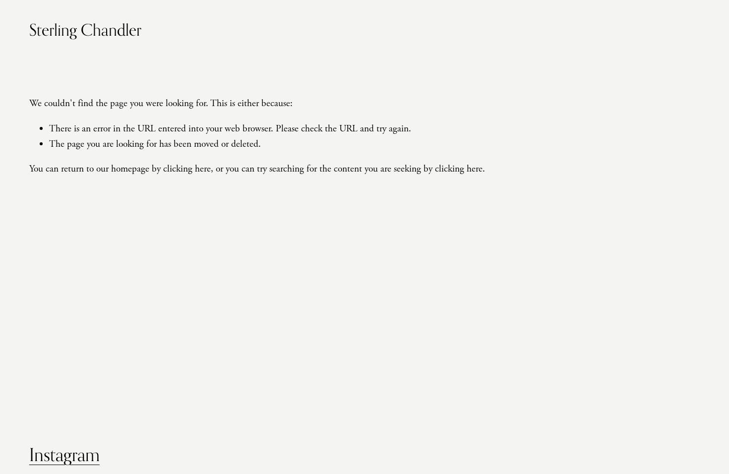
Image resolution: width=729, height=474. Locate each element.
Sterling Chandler (85, 29)
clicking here (187, 169)
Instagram (64, 454)
